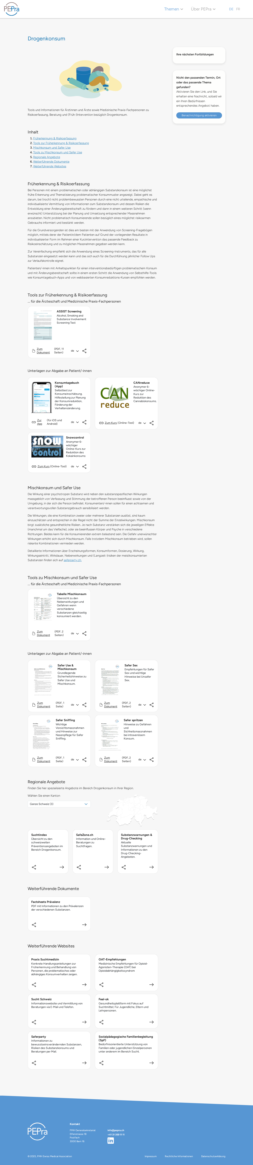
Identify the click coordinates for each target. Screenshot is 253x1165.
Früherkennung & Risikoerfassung (54, 138)
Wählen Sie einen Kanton (44, 795)
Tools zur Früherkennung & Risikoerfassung (61, 143)
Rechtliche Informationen (179, 1156)
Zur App (39, 422)
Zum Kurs (111, 423)
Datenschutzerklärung (213, 1156)
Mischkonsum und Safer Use (52, 147)
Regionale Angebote (46, 157)
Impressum (151, 1156)
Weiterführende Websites (49, 166)
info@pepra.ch (116, 1130)
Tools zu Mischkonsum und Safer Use (57, 152)
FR (238, 9)
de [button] (72, 350)
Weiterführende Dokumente (51, 161)
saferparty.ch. (73, 560)
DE (231, 9)
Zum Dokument (43, 350)
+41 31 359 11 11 (116, 1134)
